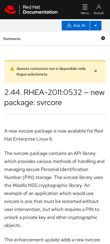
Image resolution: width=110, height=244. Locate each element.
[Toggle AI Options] (95, 25)
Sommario (12, 38)
